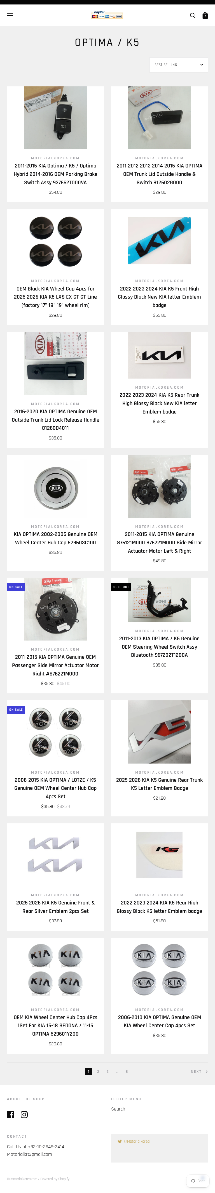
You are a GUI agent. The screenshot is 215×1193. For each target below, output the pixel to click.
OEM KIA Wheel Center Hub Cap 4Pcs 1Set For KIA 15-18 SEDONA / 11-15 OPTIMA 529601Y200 (55, 1026)
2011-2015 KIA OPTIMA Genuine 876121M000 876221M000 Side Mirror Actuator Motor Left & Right (159, 542)
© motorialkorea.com (22, 1179)
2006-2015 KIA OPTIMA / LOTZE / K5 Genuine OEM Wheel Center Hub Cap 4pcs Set (55, 788)
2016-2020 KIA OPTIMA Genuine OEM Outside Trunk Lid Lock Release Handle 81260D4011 (55, 420)
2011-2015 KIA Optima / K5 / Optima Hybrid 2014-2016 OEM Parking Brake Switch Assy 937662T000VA (55, 174)
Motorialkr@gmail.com (29, 1154)
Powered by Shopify (54, 1179)
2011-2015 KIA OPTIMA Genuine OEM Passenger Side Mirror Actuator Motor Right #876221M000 (55, 665)
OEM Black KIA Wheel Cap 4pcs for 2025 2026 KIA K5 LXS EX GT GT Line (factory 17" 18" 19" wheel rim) (55, 297)
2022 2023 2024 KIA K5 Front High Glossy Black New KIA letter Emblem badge (159, 297)
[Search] (192, 15)
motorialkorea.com (55, 158)
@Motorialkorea (137, 1141)
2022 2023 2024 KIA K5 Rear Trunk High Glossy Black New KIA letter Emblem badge (159, 403)
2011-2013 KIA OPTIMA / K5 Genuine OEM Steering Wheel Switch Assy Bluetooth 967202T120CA (159, 647)
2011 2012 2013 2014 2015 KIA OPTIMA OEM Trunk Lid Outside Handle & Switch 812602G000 (159, 174)
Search (118, 1109)
